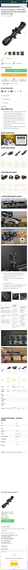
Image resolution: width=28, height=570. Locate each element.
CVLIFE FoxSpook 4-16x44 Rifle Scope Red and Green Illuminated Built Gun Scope (7, 513)
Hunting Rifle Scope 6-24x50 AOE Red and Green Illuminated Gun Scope (17, 164)
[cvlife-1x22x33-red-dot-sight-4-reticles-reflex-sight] (24, 177)
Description (3, 106)
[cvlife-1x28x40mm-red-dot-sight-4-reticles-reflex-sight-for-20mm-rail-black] (18, 177)
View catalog (2, 1)
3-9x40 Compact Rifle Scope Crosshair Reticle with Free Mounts (24, 164)
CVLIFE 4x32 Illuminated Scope (14, 380)
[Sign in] (23, 1)
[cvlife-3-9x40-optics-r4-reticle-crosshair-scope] (3, 154)
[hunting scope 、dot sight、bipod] (14, 146)
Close (14, 546)
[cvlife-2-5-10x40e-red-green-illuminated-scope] (10, 157)
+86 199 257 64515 (7, 541)
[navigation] (6, 53)
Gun (3, 189)
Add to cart (16, 70)
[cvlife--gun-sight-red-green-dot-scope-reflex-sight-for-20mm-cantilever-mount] (11, 177)
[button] (4, 69)
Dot (1, 189)
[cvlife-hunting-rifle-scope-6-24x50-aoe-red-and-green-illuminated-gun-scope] (17, 154)
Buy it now (14, 75)
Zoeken (25, 5)
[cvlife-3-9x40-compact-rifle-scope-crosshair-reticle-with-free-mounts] (24, 153)
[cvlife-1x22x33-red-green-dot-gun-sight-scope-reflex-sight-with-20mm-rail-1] (4, 177)
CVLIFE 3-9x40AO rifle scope (19, 380)
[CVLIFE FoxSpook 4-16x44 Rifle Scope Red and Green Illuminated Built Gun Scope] (7, 502)
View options (7, 520)
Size (2, 60)
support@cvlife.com (7, 542)
